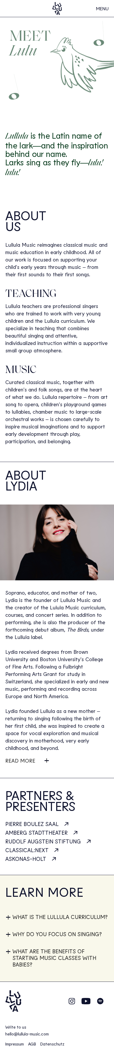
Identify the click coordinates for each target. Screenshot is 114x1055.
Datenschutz (52, 1043)
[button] (102, 8)
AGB (32, 1043)
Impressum (14, 1043)
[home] (57, 8)
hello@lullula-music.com (27, 1033)
